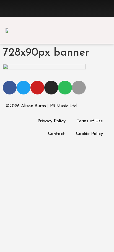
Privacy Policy (51, 121)
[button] (104, 31)
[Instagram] (63, 8)
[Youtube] (51, 8)
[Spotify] (74, 8)
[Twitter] (39, 8)
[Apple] (86, 8)
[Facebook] (28, 8)
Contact (56, 134)
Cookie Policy (89, 134)
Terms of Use (90, 121)
